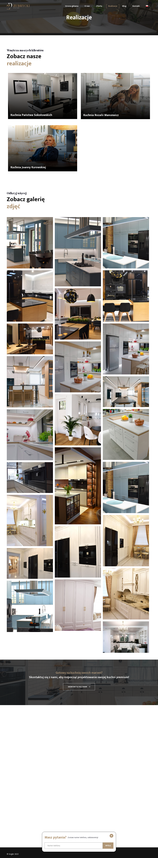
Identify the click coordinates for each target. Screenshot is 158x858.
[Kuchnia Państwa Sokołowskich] (42, 96)
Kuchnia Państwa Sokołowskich (31, 115)
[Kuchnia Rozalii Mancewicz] (115, 96)
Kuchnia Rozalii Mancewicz (101, 115)
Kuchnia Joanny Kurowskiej (28, 167)
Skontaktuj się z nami (77, 686)
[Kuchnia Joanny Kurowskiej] (42, 148)
